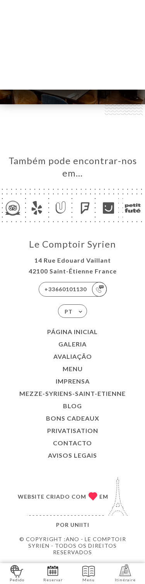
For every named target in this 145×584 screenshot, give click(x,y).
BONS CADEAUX (72, 418)
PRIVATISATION (72, 430)
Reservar (53, 579)
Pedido (17, 579)
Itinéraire (125, 579)
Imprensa (73, 381)
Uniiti (79, 524)
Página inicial (72, 331)
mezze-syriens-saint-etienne (72, 393)
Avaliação (72, 356)
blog (72, 405)
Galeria (72, 344)
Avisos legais (72, 455)
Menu (73, 368)
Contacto (72, 442)
